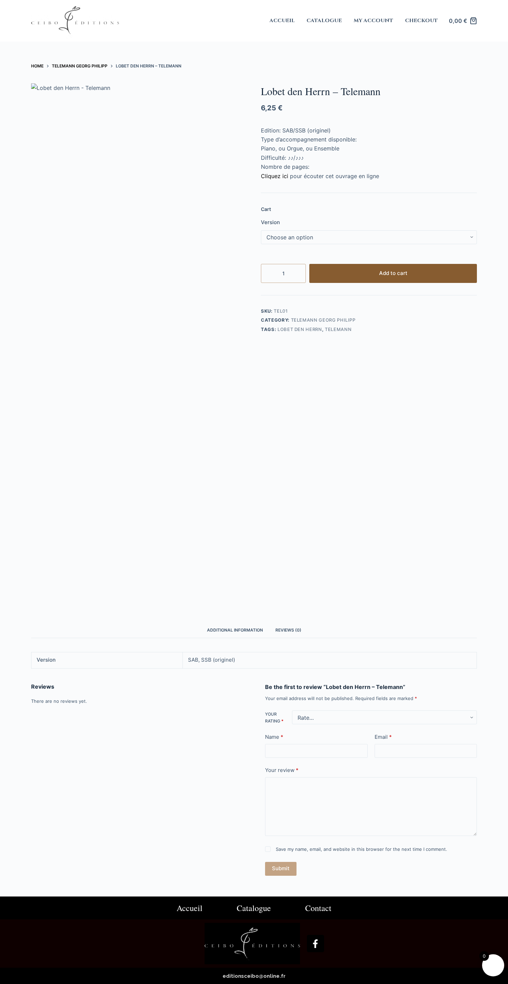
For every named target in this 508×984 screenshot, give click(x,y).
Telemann (338, 329)
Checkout (421, 20)
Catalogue (324, 20)
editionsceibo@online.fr (254, 976)
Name (274, 736)
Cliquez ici (274, 176)
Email (383, 736)
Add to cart (393, 273)
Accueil (282, 20)
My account (373, 20)
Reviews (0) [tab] (288, 630)
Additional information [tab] (235, 630)
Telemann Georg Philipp (323, 320)
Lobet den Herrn (299, 329)
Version (270, 222)
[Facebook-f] (315, 943)
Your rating (274, 717)
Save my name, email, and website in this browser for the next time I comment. (361, 849)
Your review (282, 770)
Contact (318, 907)
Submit (281, 868)
